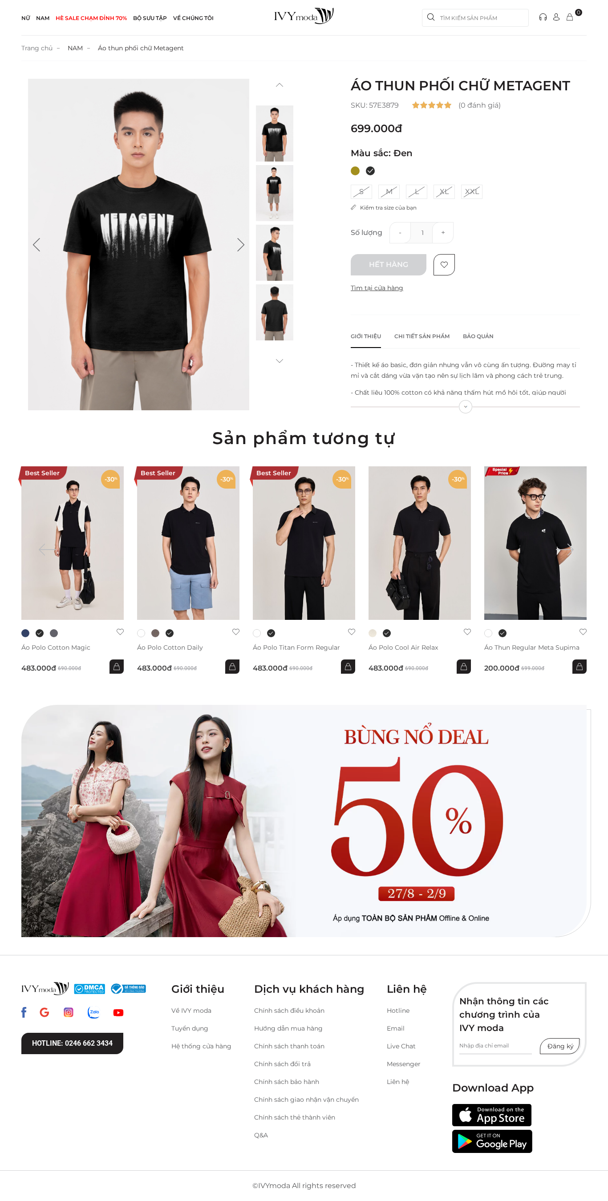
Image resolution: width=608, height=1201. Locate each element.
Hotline (398, 1011)
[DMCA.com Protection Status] (89, 988)
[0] (569, 17)
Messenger (404, 1064)
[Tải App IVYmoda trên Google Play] (492, 1141)
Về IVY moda (191, 1011)
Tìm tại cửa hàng (377, 288)
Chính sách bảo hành (286, 1082)
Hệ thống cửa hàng (201, 1046)
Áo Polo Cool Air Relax (403, 647)
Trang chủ (37, 48)
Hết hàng (388, 264)
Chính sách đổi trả (282, 1064)
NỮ (25, 18)
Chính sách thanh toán (289, 1046)
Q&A (261, 1135)
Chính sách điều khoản (289, 1011)
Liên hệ (398, 1082)
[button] (36, 244)
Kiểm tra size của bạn (386, 207)
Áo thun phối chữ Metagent (141, 48)
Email (396, 1028)
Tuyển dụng (189, 1028)
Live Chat (401, 1046)
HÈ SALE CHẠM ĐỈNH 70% (91, 18)
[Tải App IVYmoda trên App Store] (491, 1115)
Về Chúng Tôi (193, 18)
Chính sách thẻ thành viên (294, 1117)
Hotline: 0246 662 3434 (72, 1043)
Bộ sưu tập (150, 18)
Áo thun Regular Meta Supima (532, 647)
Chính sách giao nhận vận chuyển (306, 1100)
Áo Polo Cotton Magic (55, 647)
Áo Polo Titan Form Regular (296, 647)
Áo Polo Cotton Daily (170, 647)
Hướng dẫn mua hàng (288, 1028)
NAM (42, 18)
